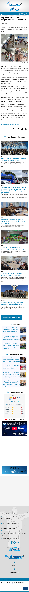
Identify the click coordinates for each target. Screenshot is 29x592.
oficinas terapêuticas (8, 124)
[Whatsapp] (24, 14)
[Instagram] (20, 14)
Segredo (17, 124)
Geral (3, 156)
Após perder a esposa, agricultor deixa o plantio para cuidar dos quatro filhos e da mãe (11, 367)
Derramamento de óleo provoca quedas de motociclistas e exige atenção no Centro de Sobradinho (11, 359)
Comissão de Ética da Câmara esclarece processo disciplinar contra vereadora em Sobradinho (11, 338)
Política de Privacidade (16, 584)
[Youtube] (22, 14)
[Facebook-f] (17, 14)
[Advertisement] (14, 450)
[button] (1, 14)
